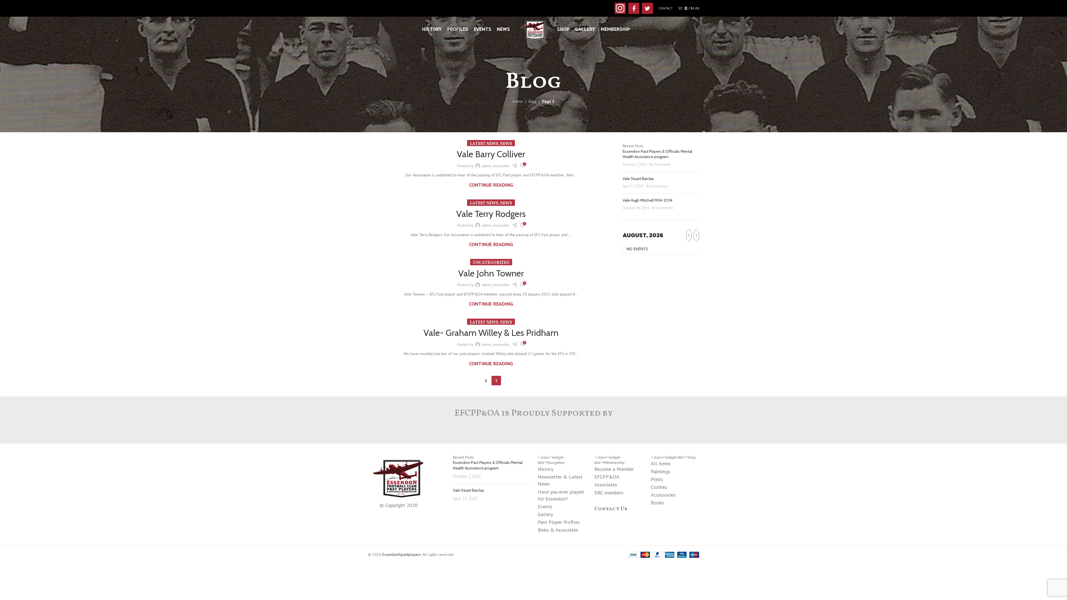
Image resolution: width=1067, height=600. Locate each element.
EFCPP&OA (606, 477)
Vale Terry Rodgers (491, 213)
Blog (532, 101)
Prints (657, 479)
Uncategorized (491, 263)
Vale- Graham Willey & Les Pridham (491, 332)
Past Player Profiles (559, 522)
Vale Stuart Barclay (638, 178)
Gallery (545, 514)
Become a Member (614, 469)
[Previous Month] (689, 235)
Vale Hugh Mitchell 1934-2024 (647, 200)
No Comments (659, 164)
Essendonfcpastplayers (401, 554)
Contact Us (610, 509)
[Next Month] (696, 235)
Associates (605, 484)
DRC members (609, 492)
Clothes (659, 487)
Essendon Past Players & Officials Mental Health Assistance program (657, 154)
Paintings (660, 471)
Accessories (663, 495)
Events (545, 506)
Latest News (484, 144)
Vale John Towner (491, 273)
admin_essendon (495, 165)
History (545, 469)
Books (657, 502)
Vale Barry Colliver (491, 154)
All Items (660, 463)
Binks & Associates (558, 530)
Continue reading (491, 185)
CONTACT (666, 8)
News (506, 144)
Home (518, 101)
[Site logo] (533, 28)
